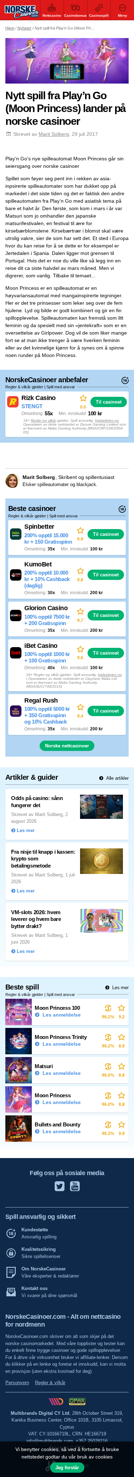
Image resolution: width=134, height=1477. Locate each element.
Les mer (120, 987)
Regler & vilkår (50, 1382)
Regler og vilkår (43, 420)
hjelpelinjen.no (107, 420)
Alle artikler (117, 778)
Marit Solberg (54, 134)
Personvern (17, 1382)
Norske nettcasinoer (67, 745)
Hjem (9, 28)
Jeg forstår (67, 1467)
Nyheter (24, 28)
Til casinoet (108, 402)
